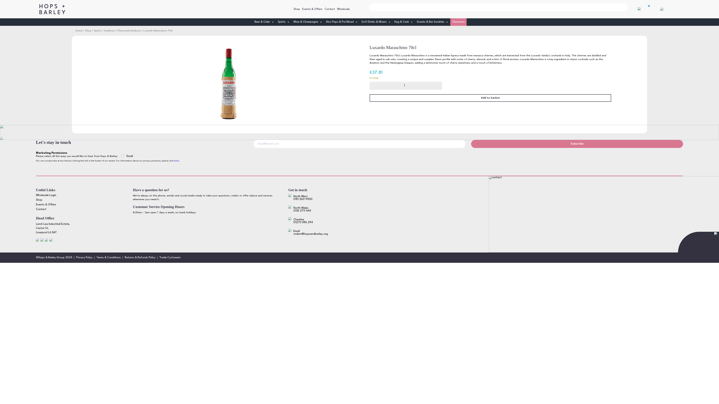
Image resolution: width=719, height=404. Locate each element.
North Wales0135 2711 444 (302, 209)
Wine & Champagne (305, 22)
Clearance (458, 22)
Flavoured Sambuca (129, 31)
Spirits (97, 31)
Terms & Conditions (108, 257)
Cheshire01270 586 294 (303, 221)
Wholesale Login (46, 195)
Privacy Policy (84, 257)
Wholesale (343, 9)
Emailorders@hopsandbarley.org (310, 232)
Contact (330, 9)
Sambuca (109, 31)
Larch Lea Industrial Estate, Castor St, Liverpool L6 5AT (53, 228)
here (176, 161)
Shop (297, 9)
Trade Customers (170, 257)
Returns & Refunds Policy (140, 257)
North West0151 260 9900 (303, 198)
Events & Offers (312, 9)
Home (79, 31)
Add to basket (490, 98)
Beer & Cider (262, 22)
